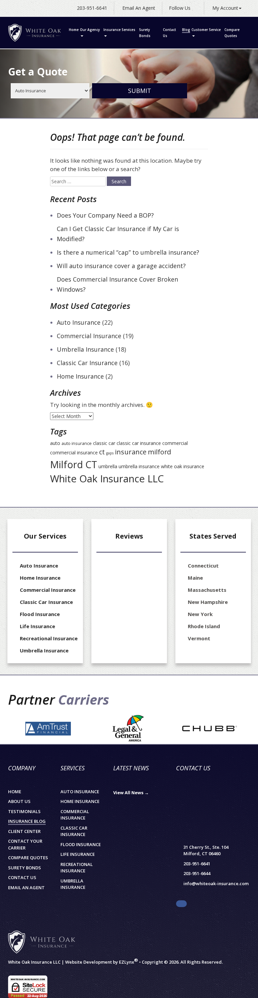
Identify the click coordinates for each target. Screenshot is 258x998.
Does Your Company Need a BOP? (105, 215)
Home (74, 29)
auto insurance (76, 443)
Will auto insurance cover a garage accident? (121, 266)
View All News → (131, 793)
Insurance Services (119, 29)
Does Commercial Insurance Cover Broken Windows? (117, 284)
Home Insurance (80, 376)
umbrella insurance (139, 466)
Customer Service (206, 29)
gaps (110, 453)
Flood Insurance (40, 614)
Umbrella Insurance (85, 349)
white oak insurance (182, 466)
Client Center (24, 831)
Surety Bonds (144, 32)
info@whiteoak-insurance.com (216, 883)
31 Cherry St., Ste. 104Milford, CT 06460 (205, 850)
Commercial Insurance (89, 336)
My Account (225, 8)
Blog (186, 29)
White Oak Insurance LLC (107, 478)
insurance (130, 451)
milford (159, 451)
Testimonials (24, 811)
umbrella (107, 466)
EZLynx (126, 962)
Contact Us (169, 32)
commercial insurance (74, 452)
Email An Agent (138, 8)
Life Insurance (37, 626)
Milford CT (73, 464)
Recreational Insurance (49, 638)
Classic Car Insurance (87, 363)
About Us (19, 801)
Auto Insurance (78, 322)
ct (102, 451)
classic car (104, 443)
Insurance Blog (27, 821)
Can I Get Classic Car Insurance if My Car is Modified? (118, 234)
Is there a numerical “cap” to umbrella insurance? (128, 252)
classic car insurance (139, 443)
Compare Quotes (232, 32)
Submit (139, 91)
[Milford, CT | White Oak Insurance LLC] (34, 33)
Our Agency (90, 29)
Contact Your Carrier (25, 844)
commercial (175, 443)
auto (55, 443)
